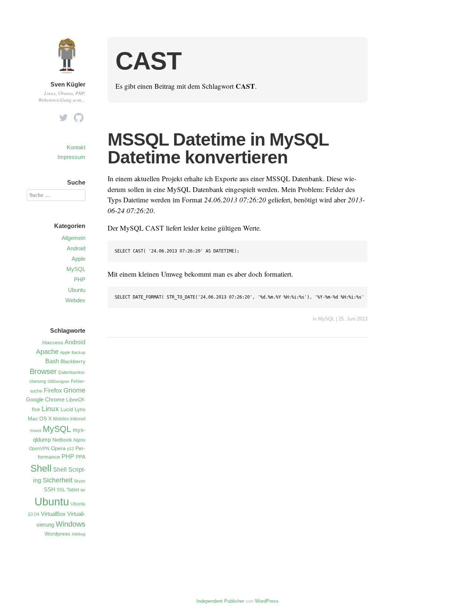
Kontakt (76, 147)
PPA (80, 457)
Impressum (71, 157)
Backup (78, 352)
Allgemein (73, 238)
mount (35, 430)
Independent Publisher (220, 601)
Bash (52, 361)
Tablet (73, 489)
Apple (78, 258)
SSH (49, 489)
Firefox (53, 390)
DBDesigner (58, 381)
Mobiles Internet (69, 418)
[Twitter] (63, 115)
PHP (79, 279)
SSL (61, 489)
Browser (43, 371)
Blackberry (72, 361)
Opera (58, 448)
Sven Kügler (67, 84)
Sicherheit (57, 480)
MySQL (326, 319)
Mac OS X (40, 418)
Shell (41, 468)
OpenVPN (39, 448)
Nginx (79, 440)
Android (76, 248)
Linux (50, 409)
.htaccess (52, 342)
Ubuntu (76, 290)
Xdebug (78, 534)
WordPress (267, 601)
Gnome (74, 390)
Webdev (75, 300)
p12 (70, 448)
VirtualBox (53, 514)
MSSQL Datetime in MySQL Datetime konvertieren (218, 148)
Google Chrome (45, 400)
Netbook (62, 440)
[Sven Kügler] (66, 75)
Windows (70, 524)
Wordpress (57, 534)
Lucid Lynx (72, 409)
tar (83, 490)
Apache (47, 351)
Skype (79, 481)
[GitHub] (78, 115)
